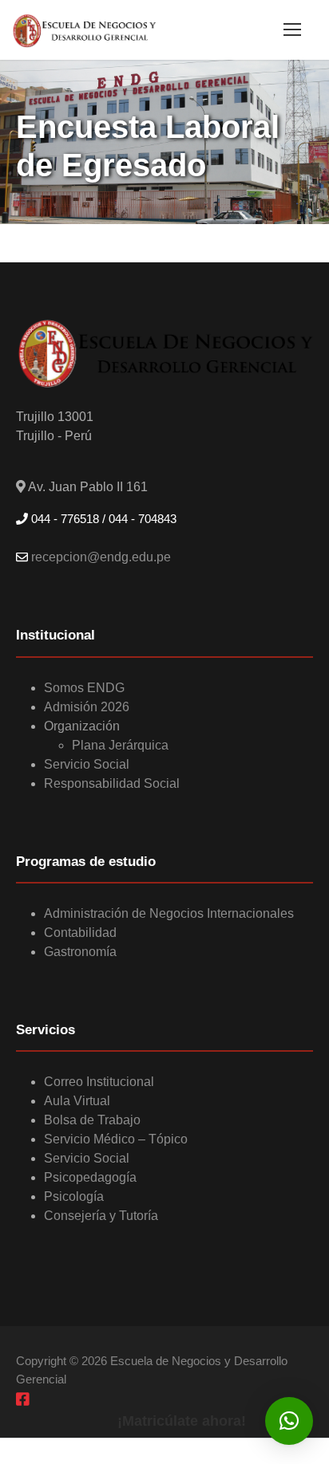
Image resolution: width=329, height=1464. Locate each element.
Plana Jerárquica (120, 745)
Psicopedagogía (90, 1177)
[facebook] (23, 1399)
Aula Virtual (77, 1101)
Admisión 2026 (86, 707)
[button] (289, 1421)
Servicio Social (86, 764)
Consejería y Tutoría (101, 1215)
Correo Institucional (99, 1081)
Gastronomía (80, 951)
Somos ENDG (84, 688)
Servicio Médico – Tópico (116, 1139)
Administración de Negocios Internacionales (169, 913)
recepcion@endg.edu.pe (99, 557)
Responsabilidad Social (112, 783)
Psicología (74, 1196)
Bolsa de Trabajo (92, 1120)
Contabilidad (80, 932)
